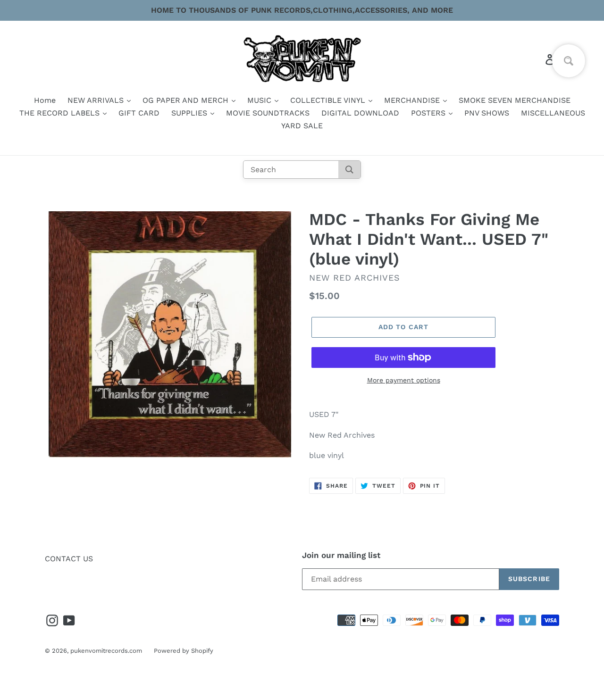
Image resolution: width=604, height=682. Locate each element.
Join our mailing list (341, 555)
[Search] (349, 169)
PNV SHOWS (486, 112)
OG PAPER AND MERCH (187, 100)
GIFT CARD (138, 112)
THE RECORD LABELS (60, 112)
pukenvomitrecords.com (106, 650)
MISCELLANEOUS (553, 112)
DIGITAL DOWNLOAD (360, 112)
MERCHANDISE (413, 100)
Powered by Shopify (183, 650)
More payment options (403, 380)
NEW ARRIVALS (96, 100)
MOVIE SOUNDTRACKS (268, 112)
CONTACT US (69, 558)
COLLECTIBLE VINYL (329, 100)
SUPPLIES (190, 112)
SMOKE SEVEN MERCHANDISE (514, 100)
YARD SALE (302, 125)
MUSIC (260, 100)
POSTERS (429, 112)
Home (45, 100)
